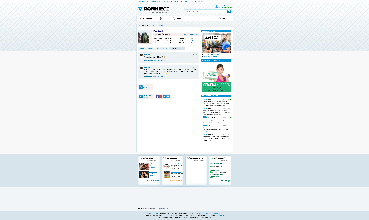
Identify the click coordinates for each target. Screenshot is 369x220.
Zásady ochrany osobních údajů (213, 213)
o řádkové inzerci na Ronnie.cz (211, 54)
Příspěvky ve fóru (177, 48)
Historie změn (220, 215)
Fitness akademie (188, 1)
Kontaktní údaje (199, 213)
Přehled (141, 48)
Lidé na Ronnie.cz (148, 18)
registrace (221, 7)
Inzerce (165, 18)
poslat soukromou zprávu (192, 34)
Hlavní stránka (144, 25)
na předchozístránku (147, 96)
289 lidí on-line (228, 7)
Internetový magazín (143, 1)
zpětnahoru (145, 87)
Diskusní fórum (178, 1)
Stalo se (179, 18)
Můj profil (225, 18)
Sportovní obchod (155, 1)
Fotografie (150, 48)
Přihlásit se (222, 6)
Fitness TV (165, 1)
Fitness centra (199, 1)
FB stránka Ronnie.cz (162, 208)
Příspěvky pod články (162, 48)
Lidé (170, 1)
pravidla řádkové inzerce (210, 56)
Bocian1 (160, 25)
